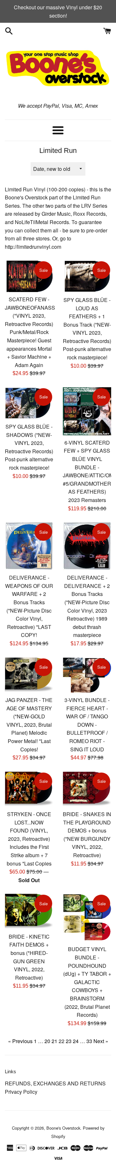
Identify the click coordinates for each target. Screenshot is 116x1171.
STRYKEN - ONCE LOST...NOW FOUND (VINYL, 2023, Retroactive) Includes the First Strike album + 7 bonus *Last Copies (29, 838)
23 (69, 1041)
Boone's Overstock (63, 1128)
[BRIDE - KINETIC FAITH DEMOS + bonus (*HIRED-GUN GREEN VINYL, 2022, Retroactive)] (29, 911)
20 (47, 1041)
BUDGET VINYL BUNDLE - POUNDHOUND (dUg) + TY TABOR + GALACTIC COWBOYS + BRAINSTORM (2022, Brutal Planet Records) (87, 981)
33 (89, 1041)
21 (54, 1041)
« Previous (20, 1041)
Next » (100, 1041)
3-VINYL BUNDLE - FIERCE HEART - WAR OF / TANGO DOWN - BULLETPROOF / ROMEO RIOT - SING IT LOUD (87, 724)
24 (76, 1041)
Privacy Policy (21, 1091)
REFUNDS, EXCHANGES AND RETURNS (55, 1083)
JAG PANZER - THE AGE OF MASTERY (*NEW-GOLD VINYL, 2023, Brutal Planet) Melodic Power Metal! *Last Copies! (29, 724)
